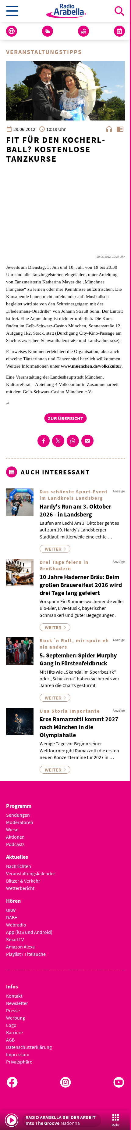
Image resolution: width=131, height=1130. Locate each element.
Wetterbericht (20, 888)
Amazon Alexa (20, 947)
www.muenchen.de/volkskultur (91, 366)
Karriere (14, 1032)
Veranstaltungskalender (30, 873)
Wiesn (12, 829)
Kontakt (14, 996)
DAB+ (11, 917)
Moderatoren (19, 822)
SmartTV (15, 939)
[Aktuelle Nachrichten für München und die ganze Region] (11, 31)
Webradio (16, 925)
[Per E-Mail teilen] (87, 441)
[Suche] (119, 10)
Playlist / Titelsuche (26, 954)
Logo (11, 1025)
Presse (13, 1010)
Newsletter (17, 1003)
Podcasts (15, 844)
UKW (11, 910)
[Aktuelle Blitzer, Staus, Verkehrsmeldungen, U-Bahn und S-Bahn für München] (83, 31)
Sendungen (18, 815)
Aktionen (15, 837)
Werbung (15, 1018)
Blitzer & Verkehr (23, 881)
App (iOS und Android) (29, 932)
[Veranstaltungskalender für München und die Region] (119, 31)
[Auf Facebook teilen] (43, 441)
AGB (10, 1040)
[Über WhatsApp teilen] (73, 441)
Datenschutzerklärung (29, 1047)
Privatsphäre (19, 1062)
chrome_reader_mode (120, 129)
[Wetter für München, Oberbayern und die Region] (47, 31)
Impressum (17, 1054)
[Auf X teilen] (58, 441)
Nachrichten (18, 866)
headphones (109, 129)
